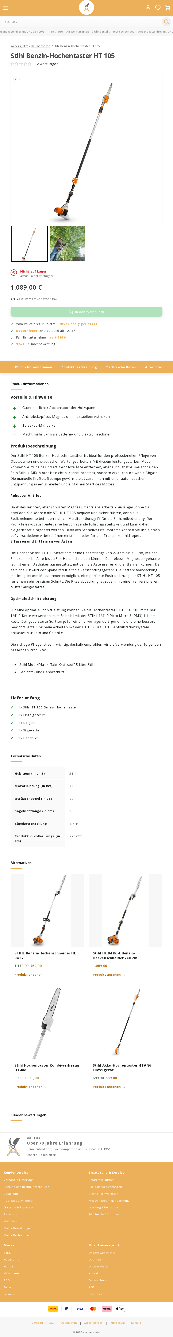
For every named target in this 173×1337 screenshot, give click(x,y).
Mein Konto (12, 1221)
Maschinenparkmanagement (109, 1201)
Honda (8, 1266)
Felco (7, 1287)
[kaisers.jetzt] (86, 7)
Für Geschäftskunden (104, 1214)
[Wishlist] (157, 7)
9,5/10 (21, 344)
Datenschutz (98, 1280)
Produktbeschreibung (79, 367)
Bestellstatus (13, 1214)
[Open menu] (5, 7)
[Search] (166, 21)
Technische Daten (121, 367)
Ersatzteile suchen (102, 1180)
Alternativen (155, 367)
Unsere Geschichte (41, 1155)
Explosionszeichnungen (105, 1187)
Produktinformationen (33, 367)
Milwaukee (11, 1273)
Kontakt (94, 1273)
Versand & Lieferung (18, 1180)
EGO (7, 1280)
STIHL (7, 1253)
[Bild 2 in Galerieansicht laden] (67, 244)
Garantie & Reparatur (19, 1207)
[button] (21, 64)
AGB (92, 1287)
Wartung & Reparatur (103, 1207)
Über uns (95, 1259)
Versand (37, 1323)
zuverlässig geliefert (78, 324)
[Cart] (167, 7)
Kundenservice (16, 1172)
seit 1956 (58, 337)
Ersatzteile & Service (107, 1172)
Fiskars (9, 1294)
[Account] (148, 7)
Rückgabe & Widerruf (18, 1201)
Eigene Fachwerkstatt (104, 1194)
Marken (10, 1245)
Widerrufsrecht (94, 1323)
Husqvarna (11, 1259)
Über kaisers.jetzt (104, 1245)
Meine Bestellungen (18, 1228)
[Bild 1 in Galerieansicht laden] (29, 244)
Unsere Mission (100, 1266)
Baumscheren (40, 46)
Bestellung (11, 1194)
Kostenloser (27, 331)
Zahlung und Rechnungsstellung (26, 1187)
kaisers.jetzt (19, 46)
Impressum (96, 1294)
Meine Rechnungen (17, 1235)
